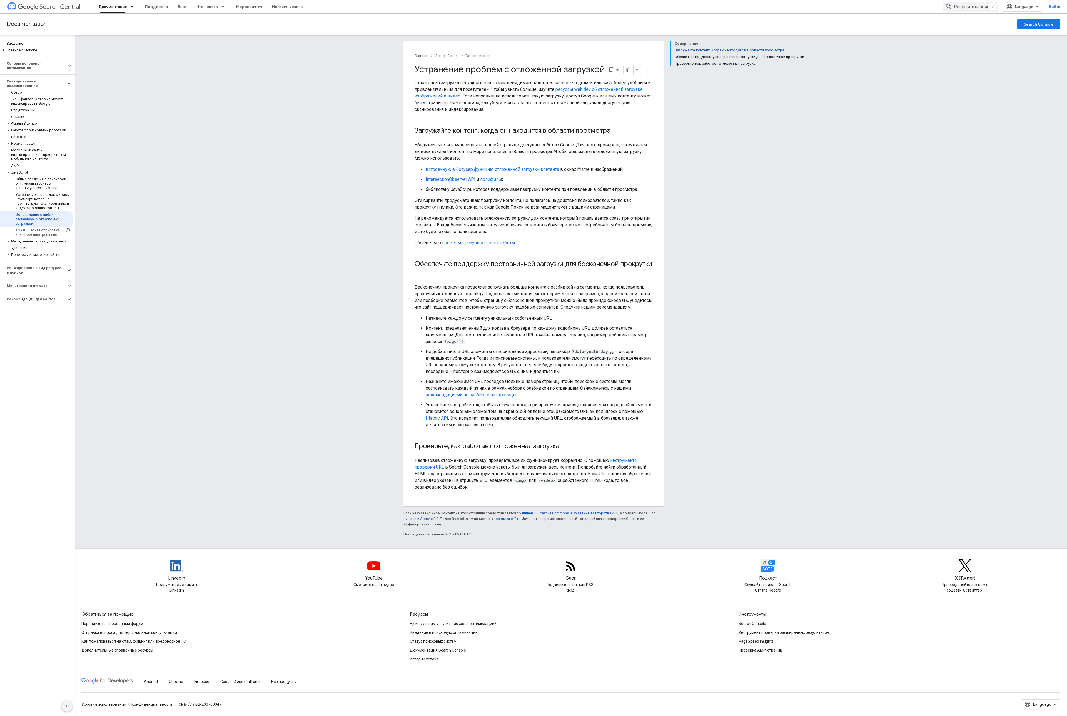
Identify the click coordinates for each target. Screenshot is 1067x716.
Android (151, 681)
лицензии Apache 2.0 (420, 519)
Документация (113, 6)
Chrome (176, 681)
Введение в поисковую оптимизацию (444, 632)
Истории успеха (287, 6)
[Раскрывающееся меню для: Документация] (133, 6)
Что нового (207, 6)
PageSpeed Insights (756, 641)
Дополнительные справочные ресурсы (117, 650)
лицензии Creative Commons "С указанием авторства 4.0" (570, 513)
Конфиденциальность (152, 704)
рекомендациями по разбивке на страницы (471, 394)
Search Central (59, 7)
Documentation (27, 24)
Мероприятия (249, 6)
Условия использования (103, 704)
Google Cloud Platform (240, 681)
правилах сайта (507, 519)
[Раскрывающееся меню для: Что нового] (224, 6)
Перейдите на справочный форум (112, 623)
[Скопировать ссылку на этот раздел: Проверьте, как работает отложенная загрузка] (564, 446)
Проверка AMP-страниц (760, 650)
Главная (421, 56)
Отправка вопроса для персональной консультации (129, 632)
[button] (36, 50)
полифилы (491, 179)
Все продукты (283, 681)
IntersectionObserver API (450, 179)
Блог (182, 6)
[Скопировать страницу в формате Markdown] (629, 70)
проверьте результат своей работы (478, 242)
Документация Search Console (438, 650)
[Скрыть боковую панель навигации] (67, 706)
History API (437, 418)
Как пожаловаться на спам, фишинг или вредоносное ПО (133, 641)
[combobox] (970, 7)
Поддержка (156, 6)
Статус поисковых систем (433, 641)
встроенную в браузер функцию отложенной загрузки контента (492, 169)
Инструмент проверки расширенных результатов (784, 632)
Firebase (201, 681)
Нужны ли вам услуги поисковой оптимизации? (453, 623)
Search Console (1039, 24)
